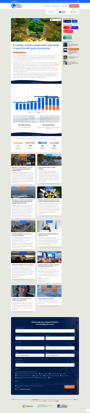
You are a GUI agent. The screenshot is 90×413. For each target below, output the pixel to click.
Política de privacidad (25, 389)
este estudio (25, 269)
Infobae (14, 205)
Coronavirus (22, 52)
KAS (45, 401)
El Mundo (40, 203)
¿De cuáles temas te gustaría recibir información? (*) (26, 371)
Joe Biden (68, 21)
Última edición (48, 5)
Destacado (16, 52)
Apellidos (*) (48, 335)
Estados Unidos (69, 31)
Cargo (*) (47, 345)
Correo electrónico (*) (19, 328)
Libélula (57, 401)
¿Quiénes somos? (73, 1)
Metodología (64, 5)
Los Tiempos (48, 244)
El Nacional (28, 68)
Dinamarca (75, 27)
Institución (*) (18, 345)
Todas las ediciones (56, 5)
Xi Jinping (74, 21)
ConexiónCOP (35, 399)
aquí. (19, 277)
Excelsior (39, 77)
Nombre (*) (17, 335)
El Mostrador (46, 172)
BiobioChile (56, 64)
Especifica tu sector (19, 362)
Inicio (50, 1)
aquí (45, 281)
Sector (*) (47, 352)
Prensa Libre (15, 172)
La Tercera (14, 243)
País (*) (16, 352)
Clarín (18, 74)
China (67, 27)
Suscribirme (70, 386)
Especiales (66, 1)
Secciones (55, 1)
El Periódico (15, 62)
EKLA (75, 399)
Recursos (61, 1)
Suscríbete (74, 5)
